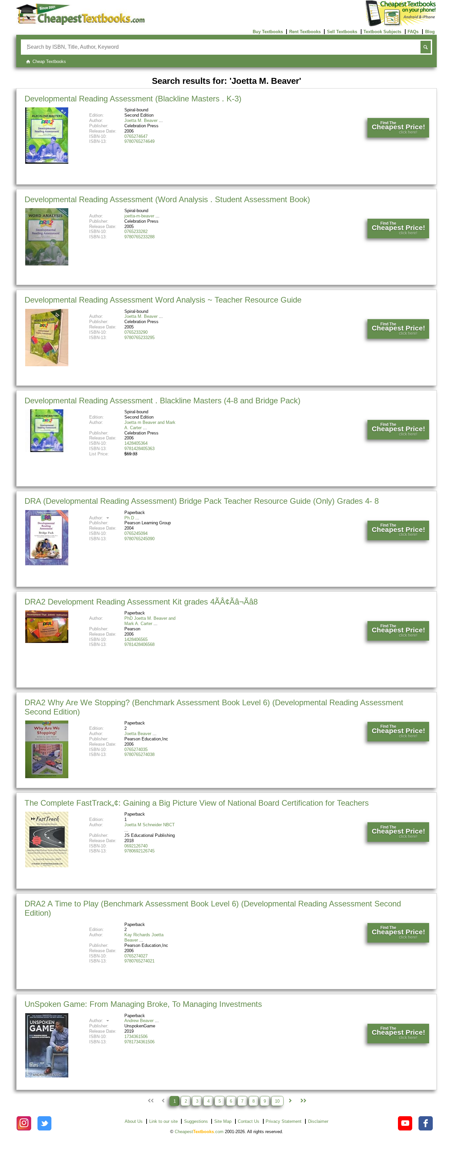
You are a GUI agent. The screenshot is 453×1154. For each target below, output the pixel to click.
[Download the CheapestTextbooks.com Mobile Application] (401, 25)
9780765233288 (139, 236)
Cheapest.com (199, 1131)
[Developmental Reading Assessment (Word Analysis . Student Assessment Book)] (46, 263)
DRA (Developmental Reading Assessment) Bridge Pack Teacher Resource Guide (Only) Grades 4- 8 (202, 500)
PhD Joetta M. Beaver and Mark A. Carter (149, 621)
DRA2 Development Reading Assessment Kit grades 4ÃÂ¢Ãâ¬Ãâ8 (141, 601)
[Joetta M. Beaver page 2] (290, 1101)
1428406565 (136, 639)
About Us (134, 1121)
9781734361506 (139, 1041)
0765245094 (136, 533)
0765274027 (136, 955)
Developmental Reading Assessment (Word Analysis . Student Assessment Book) (167, 199)
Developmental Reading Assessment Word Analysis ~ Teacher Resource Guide (163, 299)
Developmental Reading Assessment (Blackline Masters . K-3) (133, 98)
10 (277, 1100)
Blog (430, 31)
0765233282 (136, 231)
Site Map (222, 1121)
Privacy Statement (283, 1121)
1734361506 (136, 1036)
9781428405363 (139, 448)
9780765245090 (139, 538)
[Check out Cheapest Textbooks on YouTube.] (405, 1123)
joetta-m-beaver (139, 215)
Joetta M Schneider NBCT (149, 824)
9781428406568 (139, 644)
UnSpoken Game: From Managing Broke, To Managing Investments (143, 1004)
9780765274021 (139, 960)
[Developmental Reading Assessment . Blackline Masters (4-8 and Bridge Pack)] (46, 450)
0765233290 (136, 332)
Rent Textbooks (305, 31)
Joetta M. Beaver (141, 120)
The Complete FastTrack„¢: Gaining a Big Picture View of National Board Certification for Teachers (197, 802)
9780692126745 (139, 850)
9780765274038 (139, 754)
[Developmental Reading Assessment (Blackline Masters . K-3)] (46, 162)
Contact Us (248, 1121)
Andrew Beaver (139, 1020)
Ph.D (129, 517)
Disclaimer (318, 1121)
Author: (96, 517)
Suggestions (196, 1121)
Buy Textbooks (268, 31)
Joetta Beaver (137, 733)
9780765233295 (139, 337)
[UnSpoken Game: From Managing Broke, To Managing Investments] (46, 1075)
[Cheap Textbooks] (80, 23)
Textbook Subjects (382, 31)
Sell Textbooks (342, 31)
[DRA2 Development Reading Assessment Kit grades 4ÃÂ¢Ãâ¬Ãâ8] (46, 641)
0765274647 (136, 136)
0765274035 (136, 749)
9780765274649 (139, 141)
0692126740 (136, 845)
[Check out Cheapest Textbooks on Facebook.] (426, 1123)
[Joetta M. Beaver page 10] (303, 1101)
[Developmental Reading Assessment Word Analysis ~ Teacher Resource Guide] (46, 364)
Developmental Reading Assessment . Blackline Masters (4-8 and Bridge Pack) (162, 400)
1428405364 (136, 443)
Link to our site (163, 1121)
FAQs (413, 31)
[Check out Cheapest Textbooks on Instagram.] (24, 1123)
